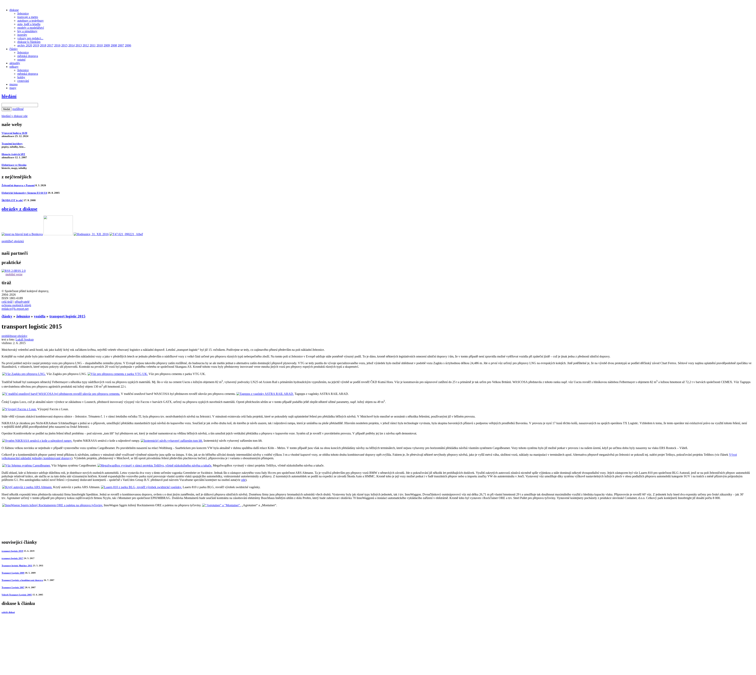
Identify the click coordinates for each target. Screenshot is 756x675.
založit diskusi (8, 612)
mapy (12, 88)
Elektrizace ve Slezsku (14, 164)
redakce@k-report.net (15, 308)
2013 (78, 45)
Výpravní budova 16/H (14, 132)
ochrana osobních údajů (16, 305)
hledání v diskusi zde (15, 116)
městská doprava (27, 56)
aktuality (14, 63)
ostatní (21, 59)
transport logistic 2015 (67, 316)
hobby (21, 77)
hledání (9, 96)
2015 (64, 45)
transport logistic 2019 (12, 551)
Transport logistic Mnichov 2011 (17, 565)
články (13, 49)
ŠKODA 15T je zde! (12, 200)
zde (243, 479)
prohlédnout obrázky (14, 336)
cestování (23, 80)
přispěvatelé (22, 301)
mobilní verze (14, 274)
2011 (93, 45)
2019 (36, 45)
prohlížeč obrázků (13, 241)
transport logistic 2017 (12, 558)
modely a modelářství (30, 27)
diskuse (14, 10)
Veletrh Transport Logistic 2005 (17, 595)
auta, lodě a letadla (28, 24)
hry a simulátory (27, 31)
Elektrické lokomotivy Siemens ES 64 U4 (24, 192)
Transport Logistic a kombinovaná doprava (22, 580)
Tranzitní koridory (12, 143)
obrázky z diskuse (19, 208)
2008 (114, 45)
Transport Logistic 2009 (13, 573)
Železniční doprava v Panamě (18, 185)
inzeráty (22, 34)
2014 (71, 45)
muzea (13, 84)
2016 (57, 45)
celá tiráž (7, 301)
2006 (128, 45)
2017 (50, 45)
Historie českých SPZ (13, 154)
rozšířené (18, 109)
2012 (85, 45)
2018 (43, 45)
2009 (107, 45)
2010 (99, 45)
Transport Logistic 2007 (13, 587)
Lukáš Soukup (25, 339)
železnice (23, 13)
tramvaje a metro (27, 17)
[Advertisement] (120, 527)
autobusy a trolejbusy (30, 20)
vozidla (39, 316)
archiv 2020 (24, 45)
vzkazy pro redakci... (30, 38)
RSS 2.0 (20, 270)
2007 (121, 45)
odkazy (14, 66)
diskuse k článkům (28, 42)
